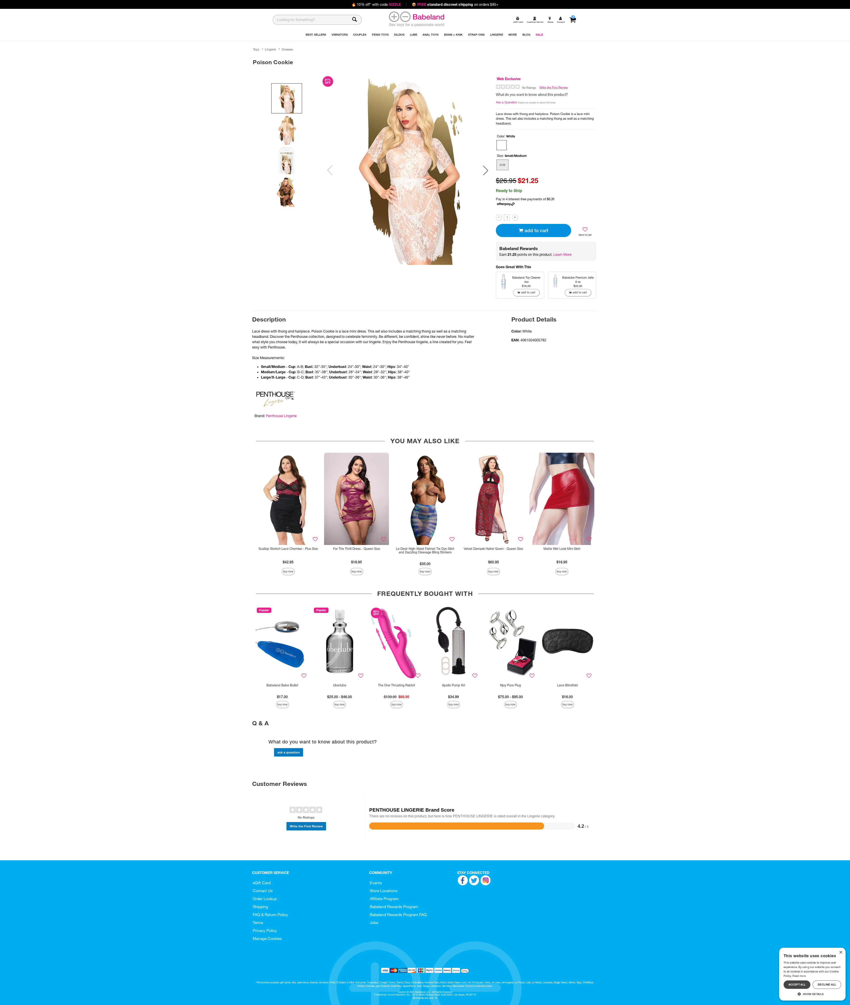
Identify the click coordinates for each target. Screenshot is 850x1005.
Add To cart (536, 230)
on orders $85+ (455, 4)
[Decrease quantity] (499, 217)
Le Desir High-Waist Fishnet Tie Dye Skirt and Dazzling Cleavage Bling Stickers (425, 550)
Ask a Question (506, 102)
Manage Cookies (267, 938)
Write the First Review (553, 87)
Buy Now (288, 571)
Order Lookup (265, 898)
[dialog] (812, 974)
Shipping (260, 906)
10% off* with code (376, 4)
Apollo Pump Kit (453, 685)
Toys (256, 49)
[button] (486, 170)
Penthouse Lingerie (281, 416)
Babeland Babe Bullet (282, 685)
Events (376, 882)
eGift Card (261, 882)
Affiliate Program (384, 898)
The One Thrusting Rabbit (396, 685)
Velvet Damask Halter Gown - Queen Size (493, 549)
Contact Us (263, 890)
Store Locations (383, 890)
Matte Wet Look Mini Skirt (561, 549)
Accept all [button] (797, 984)
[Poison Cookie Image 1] (407, 170)
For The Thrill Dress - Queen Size (356, 549)
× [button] (840, 952)
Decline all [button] (827, 984)
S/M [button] (502, 165)
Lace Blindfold (567, 685)
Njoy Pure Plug (510, 685)
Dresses (287, 49)
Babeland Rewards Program (394, 906)
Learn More (562, 254)
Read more (799, 976)
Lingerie (270, 49)
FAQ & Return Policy (270, 914)
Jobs (374, 922)
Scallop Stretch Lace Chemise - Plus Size (288, 549)
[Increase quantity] (515, 217)
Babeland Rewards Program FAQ (398, 914)
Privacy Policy (265, 930)
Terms (258, 922)
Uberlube (339, 685)
